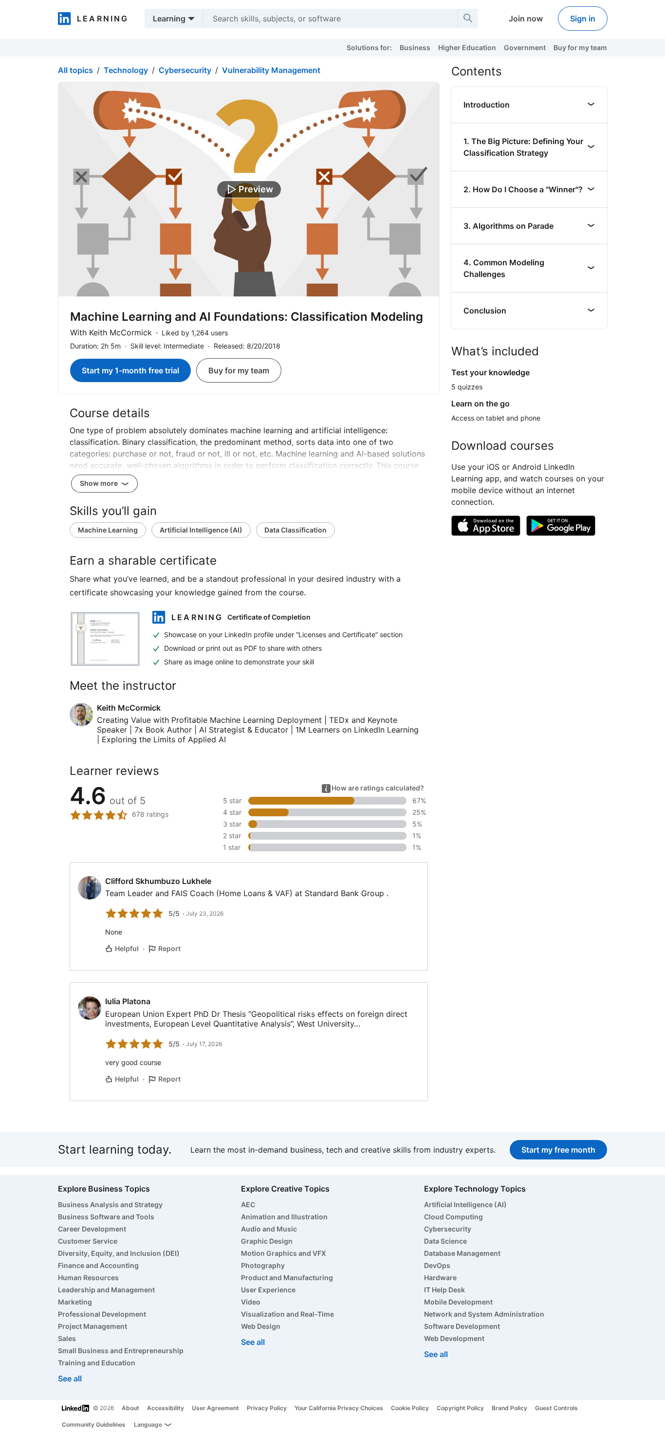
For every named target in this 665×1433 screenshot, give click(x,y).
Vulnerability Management (271, 70)
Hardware (440, 1277)
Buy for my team (580, 47)
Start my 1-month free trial (130, 370)
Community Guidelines (94, 1424)
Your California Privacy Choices (339, 1408)
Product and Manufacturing (287, 1277)
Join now (526, 18)
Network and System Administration (484, 1314)
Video (250, 1302)
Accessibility (165, 1408)
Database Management (462, 1253)
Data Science (445, 1241)
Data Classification (295, 530)
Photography (263, 1265)
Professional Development (102, 1314)
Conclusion (484, 310)
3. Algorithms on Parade (508, 226)
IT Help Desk (444, 1290)
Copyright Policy (460, 1408)
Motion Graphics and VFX (283, 1253)
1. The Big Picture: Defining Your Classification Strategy (523, 147)
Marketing (75, 1302)
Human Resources (88, 1277)
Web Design (260, 1326)
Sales (67, 1338)
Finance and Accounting (98, 1265)
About (130, 1408)
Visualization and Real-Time (287, 1314)
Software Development (462, 1326)
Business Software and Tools (106, 1217)
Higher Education (467, 47)
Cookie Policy (410, 1408)
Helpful (127, 948)
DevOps (437, 1265)
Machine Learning (108, 530)
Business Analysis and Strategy (110, 1204)
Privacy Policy (267, 1408)
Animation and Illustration (284, 1217)
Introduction (486, 105)
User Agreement (215, 1408)
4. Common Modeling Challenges (503, 268)
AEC (248, 1204)
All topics (75, 70)
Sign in (582, 18)
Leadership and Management (106, 1290)
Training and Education (96, 1363)
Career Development (92, 1229)
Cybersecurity (185, 70)
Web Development (454, 1338)
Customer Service (87, 1241)
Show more (99, 483)
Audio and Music (269, 1229)
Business (415, 47)
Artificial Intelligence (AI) (201, 530)
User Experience (268, 1290)
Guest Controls (556, 1408)
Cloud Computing (453, 1217)
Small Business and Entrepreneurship (121, 1350)
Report (169, 948)
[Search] (468, 18)
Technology (126, 70)
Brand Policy (509, 1408)
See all (70, 1378)
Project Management (92, 1326)
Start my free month (558, 1150)
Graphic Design (267, 1241)
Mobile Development (458, 1302)
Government (525, 47)
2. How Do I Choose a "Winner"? (523, 189)
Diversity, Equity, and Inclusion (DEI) (119, 1253)
